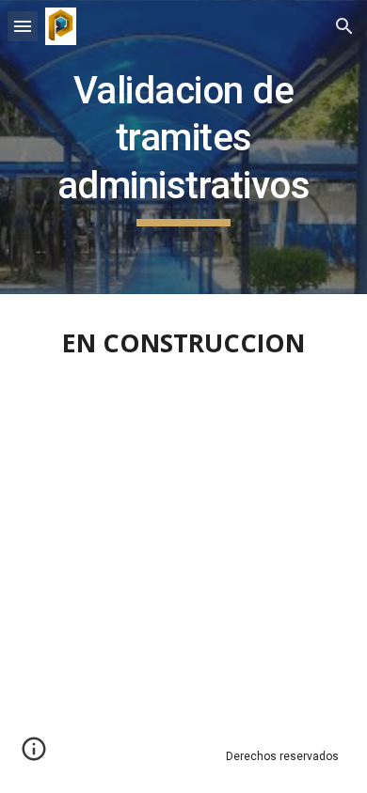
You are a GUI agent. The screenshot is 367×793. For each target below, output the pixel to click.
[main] (183, 147)
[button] (22, 26)
